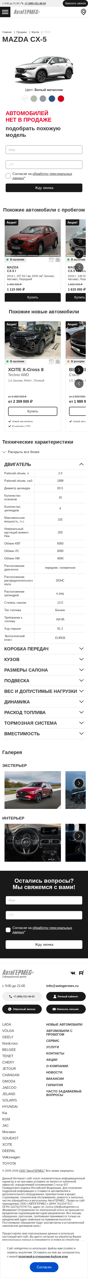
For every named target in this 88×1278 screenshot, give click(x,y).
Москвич (9, 1132)
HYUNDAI (10, 1106)
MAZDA (13, 269)
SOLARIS (9, 1100)
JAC (5, 1125)
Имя (8, 144)
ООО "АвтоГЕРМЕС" (32, 1170)
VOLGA (8, 1031)
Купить (32, 297)
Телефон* (11, 159)
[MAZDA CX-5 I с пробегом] (33, 238)
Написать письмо (68, 1009)
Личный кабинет (68, 996)
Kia (4, 1113)
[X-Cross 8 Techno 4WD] (33, 339)
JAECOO (9, 1087)
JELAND (8, 1094)
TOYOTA (9, 1163)
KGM (6, 1119)
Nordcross (10, 1043)
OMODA (8, 1081)
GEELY (7, 1037)
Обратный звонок (23, 1009)
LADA (6, 1024)
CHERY (8, 1062)
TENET (7, 1056)
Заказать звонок (75, 3)
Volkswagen (11, 1157)
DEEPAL (8, 1151)
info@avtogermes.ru (62, 986)
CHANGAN (10, 1075)
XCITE (7, 1144)
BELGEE (9, 1050)
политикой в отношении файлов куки (43, 1256)
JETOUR (9, 1069)
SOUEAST (10, 1138)
